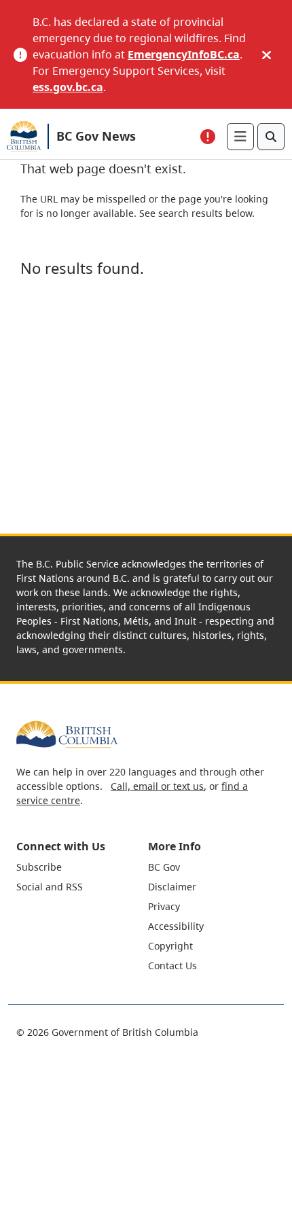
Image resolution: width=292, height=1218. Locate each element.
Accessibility (176, 926)
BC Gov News (96, 136)
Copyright (170, 945)
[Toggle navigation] (240, 136)
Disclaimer (172, 886)
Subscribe (39, 866)
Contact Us (172, 965)
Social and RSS (49, 886)
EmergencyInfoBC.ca (184, 54)
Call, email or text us (157, 786)
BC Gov (164, 866)
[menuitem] (80, 867)
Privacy (164, 906)
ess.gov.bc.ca (68, 87)
